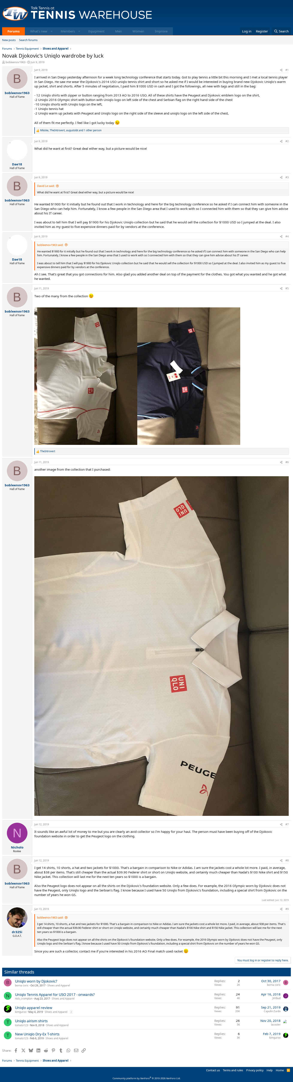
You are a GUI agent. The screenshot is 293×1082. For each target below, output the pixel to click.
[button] (51, 31)
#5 (287, 288)
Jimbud (276, 998)
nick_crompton (23, 998)
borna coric (22, 985)
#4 (287, 236)
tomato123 (21, 1025)
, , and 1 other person (70, 130)
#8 (287, 860)
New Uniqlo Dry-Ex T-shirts (37, 1034)
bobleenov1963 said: (50, 245)
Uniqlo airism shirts (31, 1020)
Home (280, 1070)
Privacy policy (255, 1070)
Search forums (28, 40)
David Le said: (45, 186)
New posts (9, 40)
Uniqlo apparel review (33, 1007)
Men (118, 31)
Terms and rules (233, 1070)
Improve (161, 31)
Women (138, 31)
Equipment (96, 31)
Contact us (213, 1070)
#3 (287, 177)
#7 (287, 824)
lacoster (276, 1024)
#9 (287, 909)
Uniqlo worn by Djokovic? (36, 981)
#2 (287, 141)
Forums (14, 31)
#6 (287, 462)
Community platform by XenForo (147, 1078)
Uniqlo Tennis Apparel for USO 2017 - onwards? (55, 994)
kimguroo (20, 1012)
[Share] (281, 70)
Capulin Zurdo (272, 1011)
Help (270, 1070)
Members (68, 31)
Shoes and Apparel (58, 985)
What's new (38, 31)
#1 (287, 70)
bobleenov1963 (15, 62)
